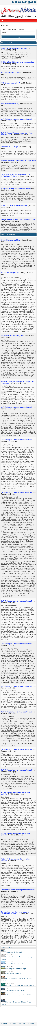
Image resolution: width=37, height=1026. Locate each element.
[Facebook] (13, 3)
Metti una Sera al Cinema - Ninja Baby (14, 48)
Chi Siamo (12, 1024)
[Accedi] (35, 3)
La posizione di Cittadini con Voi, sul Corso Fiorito (18, 219)
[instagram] (19, 3)
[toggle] (34, 21)
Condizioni (30, 1024)
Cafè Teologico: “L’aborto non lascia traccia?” (16, 407)
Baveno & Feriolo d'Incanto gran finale (18, 964)
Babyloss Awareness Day (10, 104)
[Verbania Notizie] (18, 14)
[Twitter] (16, 3)
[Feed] (22, 3)
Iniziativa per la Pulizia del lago (15, 969)
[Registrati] (31, 3)
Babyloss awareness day (10, 72)
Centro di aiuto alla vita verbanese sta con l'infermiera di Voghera (15, 175)
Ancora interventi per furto (10, 272)
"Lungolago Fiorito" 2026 (13, 952)
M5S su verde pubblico (13, 973)
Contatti (4, 1024)
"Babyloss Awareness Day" (10, 83)
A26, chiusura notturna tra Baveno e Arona (19, 985)
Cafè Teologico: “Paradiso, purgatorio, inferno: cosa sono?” (17, 134)
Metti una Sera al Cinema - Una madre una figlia (17, 62)
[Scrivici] (25, 3)
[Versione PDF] (29, 3)
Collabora (21, 1024)
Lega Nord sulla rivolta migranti (12, 335)
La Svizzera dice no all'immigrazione (14, 205)
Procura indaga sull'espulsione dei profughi (16, 188)
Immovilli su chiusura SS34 (10, 240)
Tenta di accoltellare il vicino (15, 990)
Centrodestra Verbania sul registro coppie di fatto (18, 890)
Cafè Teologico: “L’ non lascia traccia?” (16, 119)
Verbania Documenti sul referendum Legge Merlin (18, 161)
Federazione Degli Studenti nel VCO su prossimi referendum (17, 382)
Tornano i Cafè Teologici (9, 147)
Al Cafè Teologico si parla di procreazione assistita (15, 793)
